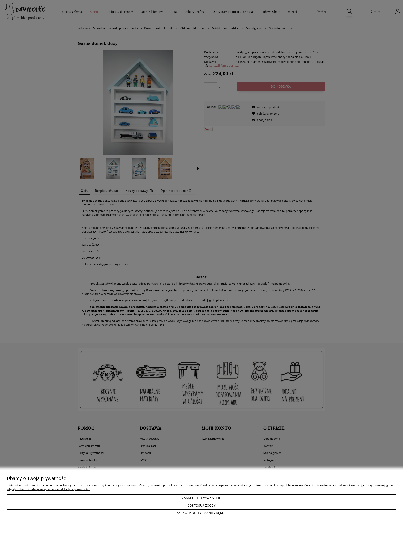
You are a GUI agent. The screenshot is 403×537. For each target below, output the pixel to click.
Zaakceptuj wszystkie (201, 498)
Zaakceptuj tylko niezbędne (201, 513)
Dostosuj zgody (201, 505)
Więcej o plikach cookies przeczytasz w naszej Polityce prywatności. (48, 489)
